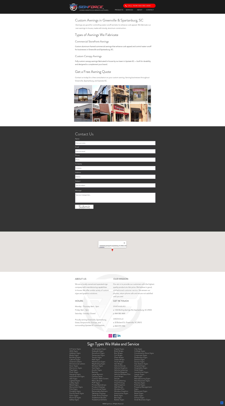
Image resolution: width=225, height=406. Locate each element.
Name (77, 139)
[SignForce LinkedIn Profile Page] (119, 335)
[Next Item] (148, 103)
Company (78, 164)
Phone (77, 155)
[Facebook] (114, 335)
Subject (77, 181)
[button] (119, 9)
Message (78, 190)
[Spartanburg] (126, 6)
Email (77, 147)
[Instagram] (110, 335)
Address (78, 172)
